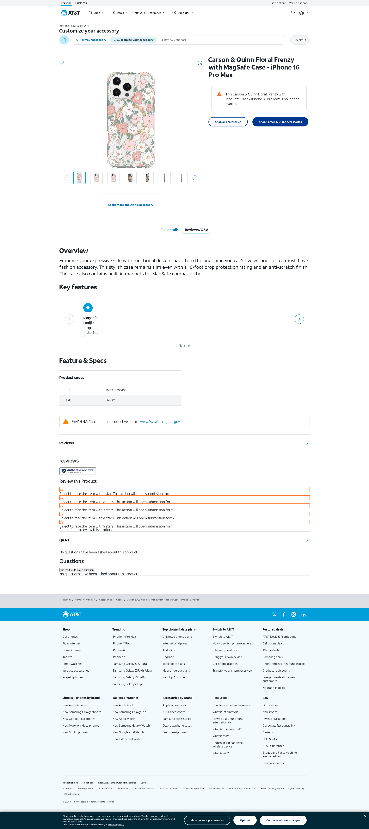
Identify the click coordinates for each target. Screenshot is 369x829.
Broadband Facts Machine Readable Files (280, 754)
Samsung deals (273, 657)
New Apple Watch (124, 719)
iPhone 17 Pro (121, 643)
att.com (67, 599)
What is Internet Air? (226, 712)
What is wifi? (221, 753)
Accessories (105, 599)
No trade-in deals (274, 688)
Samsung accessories (177, 719)
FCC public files (71, 793)
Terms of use (105, 788)
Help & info (270, 739)
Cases (119, 599)
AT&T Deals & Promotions (279, 636)
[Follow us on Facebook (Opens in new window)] (284, 614)
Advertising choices (193, 788)
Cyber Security (296, 788)
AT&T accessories (174, 712)
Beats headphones (175, 732)
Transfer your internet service (232, 670)
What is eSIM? (222, 736)
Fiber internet (71, 643)
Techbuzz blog (70, 782)
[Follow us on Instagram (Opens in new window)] (293, 614)
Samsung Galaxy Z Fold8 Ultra (132, 670)
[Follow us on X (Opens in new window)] (274, 614)
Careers (268, 732)
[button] (61, 62)
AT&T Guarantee (273, 746)
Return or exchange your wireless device (229, 744)
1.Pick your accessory (91, 40)
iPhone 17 (119, 657)
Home (78, 599)
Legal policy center (168, 788)
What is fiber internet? (227, 729)
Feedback (88, 782)
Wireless (90, 599)
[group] (84, 629)
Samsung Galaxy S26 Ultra (130, 664)
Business (81, 3)
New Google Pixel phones (79, 719)
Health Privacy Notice (272, 788)
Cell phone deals (273, 643)
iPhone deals (271, 650)
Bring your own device (227, 657)
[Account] (304, 13)
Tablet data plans (174, 664)
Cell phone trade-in (225, 664)
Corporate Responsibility (279, 725)
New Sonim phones (75, 732)
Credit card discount (276, 670)
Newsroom (270, 712)
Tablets (67, 657)
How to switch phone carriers (232, 643)
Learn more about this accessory (130, 205)
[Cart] (293, 12)
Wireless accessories (76, 670)
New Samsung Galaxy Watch (131, 725)
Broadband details (144, 788)
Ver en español (298, 3)
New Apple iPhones (75, 705)
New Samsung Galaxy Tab (129, 712)
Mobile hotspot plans (176, 670)
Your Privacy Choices (240, 788)
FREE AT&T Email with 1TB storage (117, 782)
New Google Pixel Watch (128, 732)
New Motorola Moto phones (81, 725)
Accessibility (123, 788)
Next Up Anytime (174, 677)
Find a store (278, 3)
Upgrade (168, 657)
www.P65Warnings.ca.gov (160, 421)
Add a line (169, 650)
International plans (175, 643)
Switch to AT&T (223, 636)
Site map (67, 788)
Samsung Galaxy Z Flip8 (128, 684)
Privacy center (216, 788)
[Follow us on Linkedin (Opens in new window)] (303, 614)
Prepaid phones (73, 677)
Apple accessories (174, 705)
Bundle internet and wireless (231, 705)
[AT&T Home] (70, 12)
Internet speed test (225, 650)
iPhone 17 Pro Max (124, 636)
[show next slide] (195, 178)
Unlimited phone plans (177, 636)
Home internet (72, 650)
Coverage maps (85, 788)
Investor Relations (274, 719)
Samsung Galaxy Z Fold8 (129, 677)
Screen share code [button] (275, 763)
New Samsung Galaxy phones (82, 712)
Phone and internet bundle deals (284, 664)
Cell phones (70, 636)
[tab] (169, 229)
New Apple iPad (123, 705)
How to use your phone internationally (228, 720)
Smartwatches (72, 664)
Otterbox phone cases (177, 725)
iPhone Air (119, 650)
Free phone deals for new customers (279, 679)
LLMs (143, 782)
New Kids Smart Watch (127, 739)
